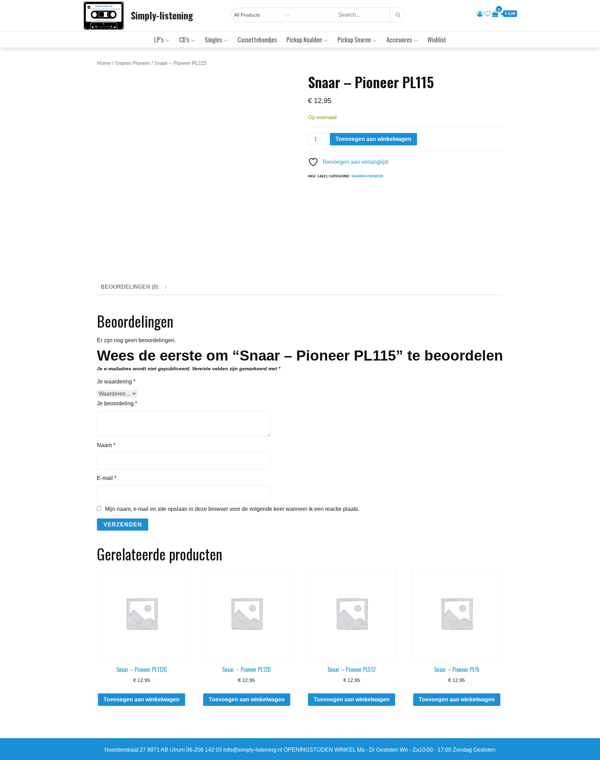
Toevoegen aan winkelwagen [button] (141, 699)
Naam (106, 445)
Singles (213, 39)
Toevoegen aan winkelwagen (373, 139)
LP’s (159, 39)
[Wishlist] (487, 13)
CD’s (184, 39)
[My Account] (480, 13)
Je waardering (116, 382)
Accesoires (399, 39)
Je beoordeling (117, 403)
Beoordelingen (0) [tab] (129, 287)
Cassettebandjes (257, 39)
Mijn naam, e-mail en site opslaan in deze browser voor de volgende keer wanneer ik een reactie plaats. (232, 509)
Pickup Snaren (354, 39)
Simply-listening (162, 15)
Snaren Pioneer (132, 63)
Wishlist (436, 39)
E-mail (106, 478)
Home (104, 63)
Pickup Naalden (304, 39)
